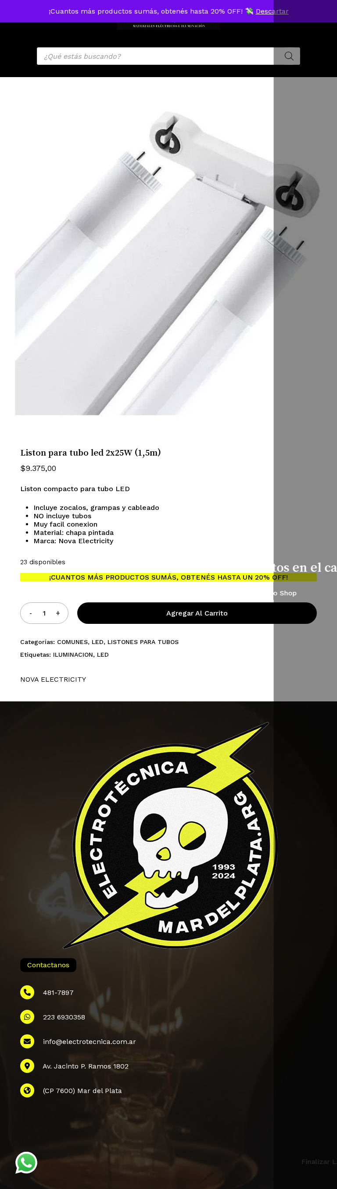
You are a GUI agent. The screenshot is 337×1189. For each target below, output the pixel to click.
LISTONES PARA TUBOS (143, 641)
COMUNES (72, 641)
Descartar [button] (272, 11)
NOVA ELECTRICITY (53, 679)
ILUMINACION (73, 654)
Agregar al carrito (197, 613)
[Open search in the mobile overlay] (168, 56)
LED (98, 641)
